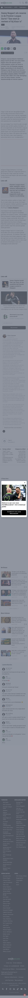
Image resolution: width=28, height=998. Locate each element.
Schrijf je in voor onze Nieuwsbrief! (14, 512)
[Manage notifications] (24, 995)
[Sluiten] (25, 482)
